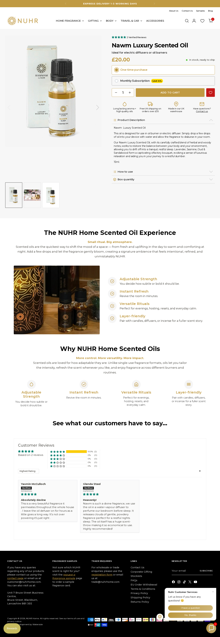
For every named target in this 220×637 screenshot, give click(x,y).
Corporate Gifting (141, 571)
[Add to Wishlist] (210, 92)
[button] (119, 37)
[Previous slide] (9, 107)
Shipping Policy (140, 597)
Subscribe (206, 571)
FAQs (134, 580)
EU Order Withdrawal (144, 584)
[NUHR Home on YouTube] (196, 582)
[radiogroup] (163, 75)
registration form (101, 574)
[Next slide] (98, 107)
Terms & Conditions (143, 588)
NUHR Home (32, 618)
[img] (47, 494)
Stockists (136, 576)
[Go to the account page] (194, 20)
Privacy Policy (139, 593)
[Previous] (65, 3)
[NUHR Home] (22, 20)
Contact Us (137, 567)
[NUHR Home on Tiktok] (185, 582)
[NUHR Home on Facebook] (174, 582)
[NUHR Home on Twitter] (190, 582)
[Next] (154, 3)
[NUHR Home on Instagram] (179, 582)
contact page (15, 578)
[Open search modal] (186, 20)
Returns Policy (140, 601)
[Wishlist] (202, 21)
